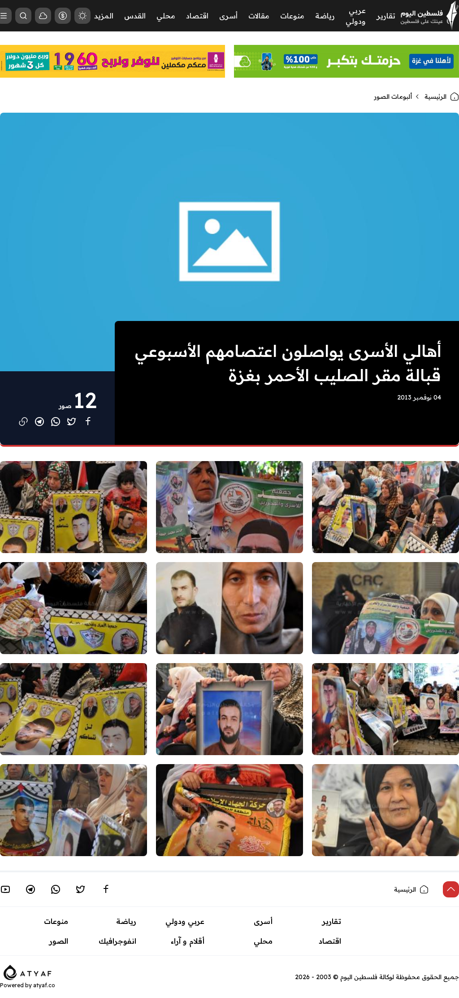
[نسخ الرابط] (23, 421)
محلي (165, 15)
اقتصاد (197, 15)
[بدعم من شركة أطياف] (28, 971)
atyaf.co (44, 985)
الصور (58, 940)
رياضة (325, 15)
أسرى (228, 15)
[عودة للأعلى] (451, 889)
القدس (135, 15)
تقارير (386, 15)
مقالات (258, 15)
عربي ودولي (184, 921)
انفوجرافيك (117, 940)
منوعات (292, 15)
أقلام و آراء (187, 940)
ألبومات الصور (393, 96)
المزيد (103, 15)
